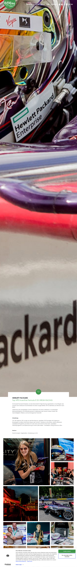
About (43, 4)
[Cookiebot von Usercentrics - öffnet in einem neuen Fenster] (8, 565)
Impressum (29, 561)
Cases (37, 4)
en (72, 4)
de (69, 4)
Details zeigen (19, 564)
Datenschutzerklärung (21, 561)
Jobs (47, 4)
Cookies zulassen (67, 551)
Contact (54, 4)
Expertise (29, 4)
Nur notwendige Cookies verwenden (67, 556)
